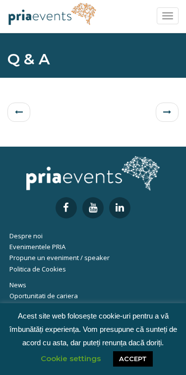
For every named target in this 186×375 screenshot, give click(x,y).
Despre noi (26, 235)
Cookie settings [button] (71, 358)
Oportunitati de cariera (43, 295)
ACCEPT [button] (133, 359)
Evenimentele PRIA (37, 246)
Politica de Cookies (37, 269)
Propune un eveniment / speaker (59, 257)
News (17, 284)
